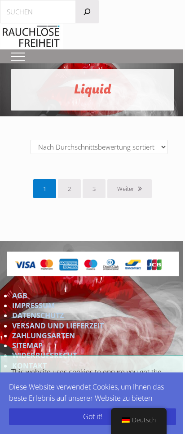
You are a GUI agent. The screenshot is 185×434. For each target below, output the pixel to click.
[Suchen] (87, 11)
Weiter (125, 189)
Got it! (92, 416)
